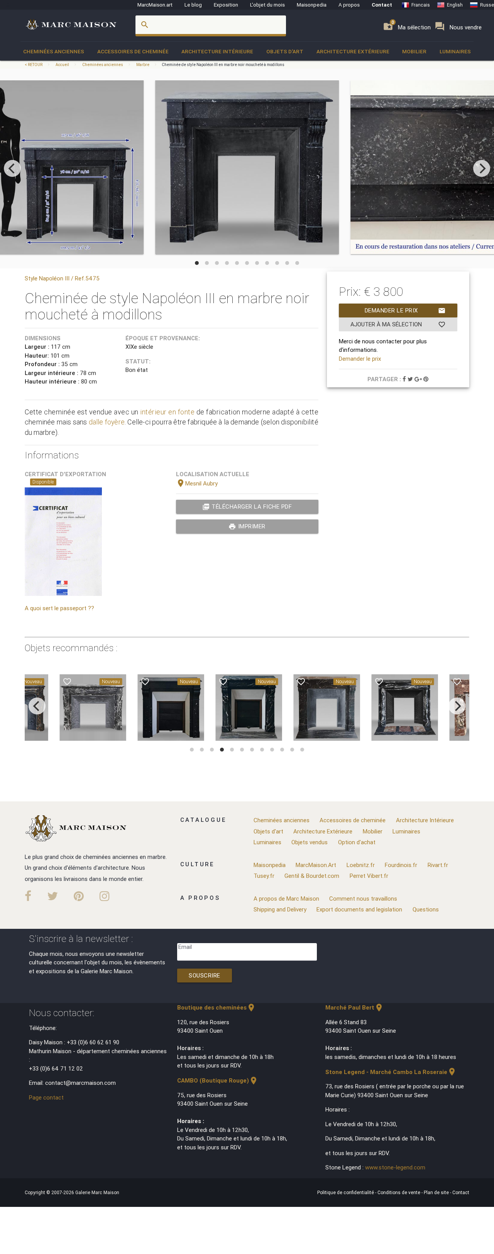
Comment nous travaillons (363, 898)
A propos (349, 4)
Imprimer (247, 526)
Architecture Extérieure (352, 51)
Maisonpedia (312, 4)
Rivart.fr (438, 865)
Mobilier (414, 51)
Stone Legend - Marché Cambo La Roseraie (391, 1072)
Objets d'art (284, 51)
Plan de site (437, 1192)
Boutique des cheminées (216, 1007)
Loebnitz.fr (361, 865)
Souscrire (204, 975)
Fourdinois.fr (401, 865)
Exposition (226, 4)
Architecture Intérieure (217, 51)
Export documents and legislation (359, 909)
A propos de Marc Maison (286, 898)
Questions (426, 909)
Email (185, 946)
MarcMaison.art (155, 4)
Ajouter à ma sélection (397, 324)
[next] (481, 168)
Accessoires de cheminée (133, 51)
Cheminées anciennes (53, 51)
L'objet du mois (267, 4)
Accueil (62, 64)
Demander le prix (405, 310)
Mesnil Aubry (197, 483)
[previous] (12, 168)
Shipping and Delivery (280, 909)
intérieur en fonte (167, 411)
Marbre (142, 64)
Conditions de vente (399, 1192)
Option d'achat (357, 842)
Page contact (46, 1097)
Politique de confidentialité (346, 1192)
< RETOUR (34, 64)
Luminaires (455, 51)
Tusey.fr (264, 875)
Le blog (193, 4)
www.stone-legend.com (395, 1167)
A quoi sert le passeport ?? (59, 608)
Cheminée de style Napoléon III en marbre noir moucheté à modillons (223, 64)
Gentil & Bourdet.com (311, 875)
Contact (382, 4)
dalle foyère (107, 421)
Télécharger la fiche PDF (247, 507)
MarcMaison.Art (316, 865)
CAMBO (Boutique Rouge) (217, 1080)
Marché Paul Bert (354, 1007)
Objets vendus (309, 842)
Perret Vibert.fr (369, 875)
